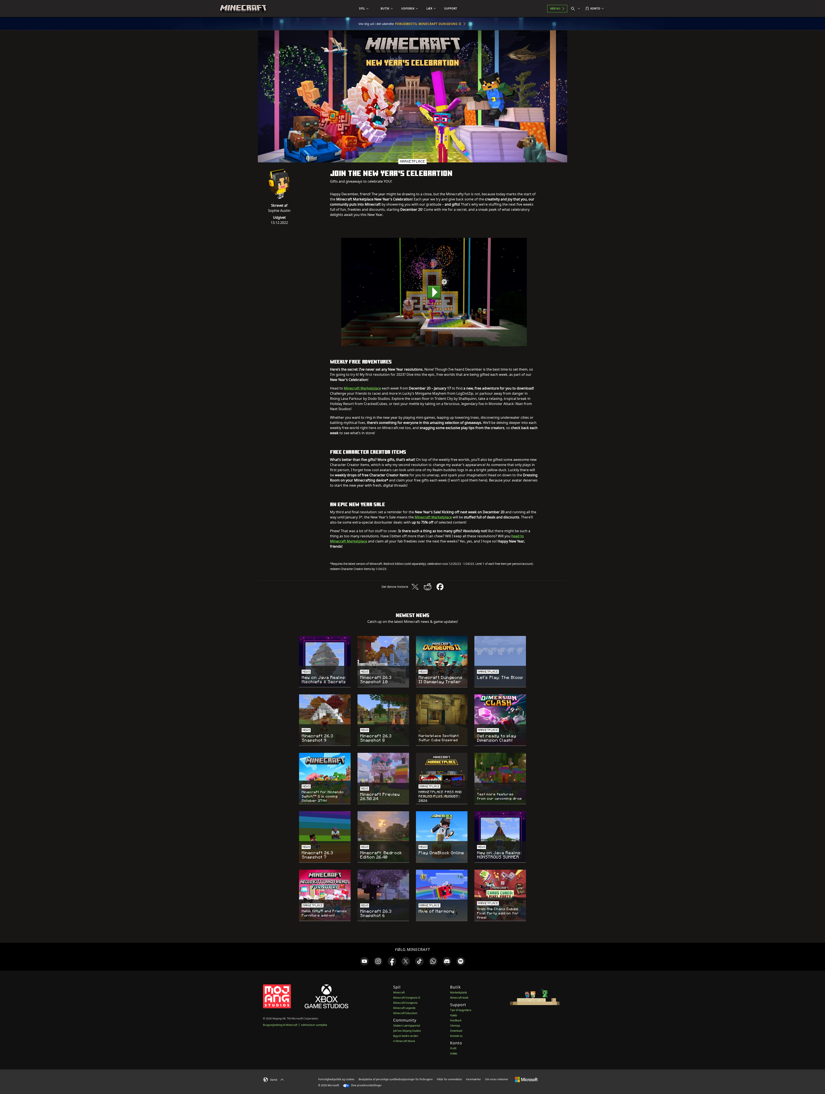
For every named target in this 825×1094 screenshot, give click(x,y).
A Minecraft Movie (404, 1041)
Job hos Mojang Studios (407, 1031)
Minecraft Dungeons (405, 1003)
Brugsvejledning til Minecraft (280, 1025)
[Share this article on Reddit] (427, 586)
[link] (364, 961)
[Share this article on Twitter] (415, 586)
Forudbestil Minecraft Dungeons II (428, 24)
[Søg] (576, 9)
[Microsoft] (526, 1079)
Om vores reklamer (496, 1079)
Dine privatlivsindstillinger (366, 1085)
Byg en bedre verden (405, 1036)
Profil (453, 1048)
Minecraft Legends (404, 1008)
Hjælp (453, 1015)
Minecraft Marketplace (362, 388)
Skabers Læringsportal (406, 1025)
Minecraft (399, 992)
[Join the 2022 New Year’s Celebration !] (434, 292)
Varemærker (473, 1079)
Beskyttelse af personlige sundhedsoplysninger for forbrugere (396, 1079)
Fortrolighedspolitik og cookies (336, 1079)
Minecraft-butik (459, 997)
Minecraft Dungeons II (406, 997)
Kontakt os (456, 1036)
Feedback (455, 1020)
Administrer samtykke (314, 1025)
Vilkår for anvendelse (449, 1079)
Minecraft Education (405, 1013)
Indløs (453, 1053)
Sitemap (455, 1025)
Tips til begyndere (460, 1010)
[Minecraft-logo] (243, 9)
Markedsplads (458, 992)
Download (456, 1031)
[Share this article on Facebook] (440, 586)
